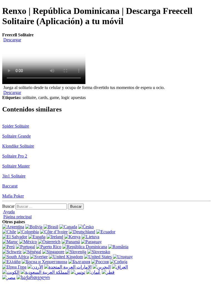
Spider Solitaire (15, 126)
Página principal (17, 216)
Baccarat (9, 186)
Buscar (8, 206)
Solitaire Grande (16, 136)
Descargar (12, 39)
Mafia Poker (13, 196)
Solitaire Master (16, 166)
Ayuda (9, 211)
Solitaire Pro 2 (14, 156)
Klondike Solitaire (18, 146)
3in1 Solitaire (14, 176)
